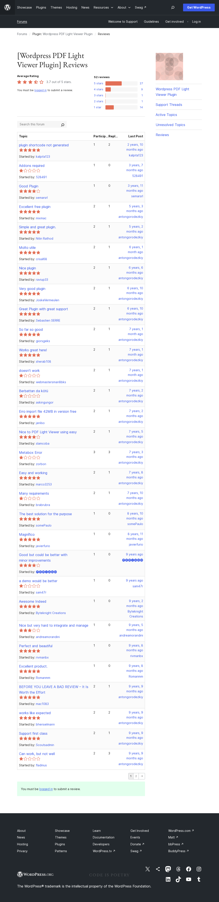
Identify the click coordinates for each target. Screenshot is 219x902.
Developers (101, 844)
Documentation (103, 837)
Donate (137, 844)
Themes (61, 837)
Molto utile (27, 247)
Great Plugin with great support (43, 309)
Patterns (61, 851)
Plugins (60, 844)
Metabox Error (30, 452)
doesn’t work (29, 370)
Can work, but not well (37, 754)
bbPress (176, 844)
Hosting (22, 844)
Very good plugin (32, 288)
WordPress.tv (104, 851)
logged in (40, 90)
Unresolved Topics (170, 125)
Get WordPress (199, 7)
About (21, 830)
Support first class (33, 733)
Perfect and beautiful (35, 646)
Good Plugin (28, 186)
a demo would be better (38, 581)
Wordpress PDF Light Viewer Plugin (68, 34)
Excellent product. (33, 666)
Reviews (162, 135)
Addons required (32, 165)
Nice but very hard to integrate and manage (53, 625)
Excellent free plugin (34, 207)
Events (135, 837)
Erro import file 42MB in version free (47, 411)
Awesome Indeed (32, 601)
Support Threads (169, 104)
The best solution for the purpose (45, 514)
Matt (173, 837)
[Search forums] (63, 124)
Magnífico (27, 534)
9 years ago (134, 554)
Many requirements (34, 493)
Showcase (62, 830)
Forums (22, 21)
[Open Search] (173, 7)
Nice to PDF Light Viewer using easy (48, 432)
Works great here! (33, 350)
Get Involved (139, 830)
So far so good (31, 329)
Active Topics (166, 115)
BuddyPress (178, 851)
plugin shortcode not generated (44, 145)
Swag (136, 851)
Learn (97, 830)
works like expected (35, 713)
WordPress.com (181, 830)
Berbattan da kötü (33, 391)
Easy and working (33, 473)
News (21, 837)
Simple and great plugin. (37, 227)
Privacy (22, 851)
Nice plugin (27, 268)
